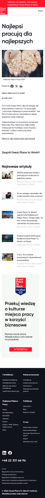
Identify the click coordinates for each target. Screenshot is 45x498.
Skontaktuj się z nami (30, 442)
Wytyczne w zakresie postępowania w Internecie (19, 480)
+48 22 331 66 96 (14, 460)
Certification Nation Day (10, 391)
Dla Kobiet (6, 416)
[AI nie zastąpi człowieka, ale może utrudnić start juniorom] (7, 196)
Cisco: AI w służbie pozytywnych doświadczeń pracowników (29, 257)
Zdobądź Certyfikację (9, 380)
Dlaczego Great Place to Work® (31, 434)
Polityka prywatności (9, 474)
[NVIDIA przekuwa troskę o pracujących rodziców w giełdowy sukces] (7, 175)
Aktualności (27, 406)
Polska (4, 410)
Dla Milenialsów (7, 413)
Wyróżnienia (27, 386)
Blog (24, 409)
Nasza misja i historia (30, 427)
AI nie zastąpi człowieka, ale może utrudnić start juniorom (30, 194)
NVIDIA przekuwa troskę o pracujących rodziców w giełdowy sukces (28, 175)
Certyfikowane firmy (9, 383)
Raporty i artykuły (29, 412)
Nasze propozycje (31, 374)
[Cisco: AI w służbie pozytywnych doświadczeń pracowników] (7, 257)
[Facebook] (10, 453)
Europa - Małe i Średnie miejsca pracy (10, 426)
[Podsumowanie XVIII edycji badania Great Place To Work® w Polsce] (7, 238)
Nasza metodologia (30, 430)
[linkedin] (4, 453)
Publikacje (27, 401)
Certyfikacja (7, 374)
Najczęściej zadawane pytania (31, 390)
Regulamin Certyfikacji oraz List (13, 477)
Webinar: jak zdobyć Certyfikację (9, 387)
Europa (4, 421)
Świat (4, 430)
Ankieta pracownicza (30, 383)
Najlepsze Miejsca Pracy (10, 403)
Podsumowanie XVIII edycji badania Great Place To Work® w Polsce (29, 239)
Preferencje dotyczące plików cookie (15, 483)
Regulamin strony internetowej (12, 472)
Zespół (25, 439)
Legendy (5, 418)
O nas (25, 422)
